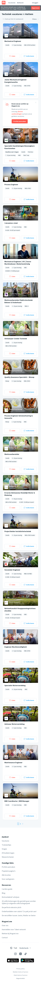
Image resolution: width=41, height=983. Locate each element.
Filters (34, 19)
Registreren (35, 8)
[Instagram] (15, 954)
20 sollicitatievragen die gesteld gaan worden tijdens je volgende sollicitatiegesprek (19, 902)
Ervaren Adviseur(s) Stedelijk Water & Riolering (19, 494)
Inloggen (35, 3)
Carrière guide (7, 889)
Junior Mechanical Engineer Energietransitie (15, 81)
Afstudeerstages (8, 853)
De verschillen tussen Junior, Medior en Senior (19, 915)
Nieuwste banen (8, 857)
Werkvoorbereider (11, 454)
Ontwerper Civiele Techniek (15, 338)
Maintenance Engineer (13, 762)
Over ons (5, 925)
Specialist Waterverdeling (14, 685)
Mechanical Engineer (12, 41)
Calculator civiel (11, 223)
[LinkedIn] (20, 954)
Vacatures (11, 3)
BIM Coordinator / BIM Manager (16, 801)
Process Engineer (11, 184)
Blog (3, 893)
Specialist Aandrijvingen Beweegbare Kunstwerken (19, 147)
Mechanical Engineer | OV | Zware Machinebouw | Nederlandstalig (17, 262)
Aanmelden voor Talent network (14, 929)
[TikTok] (25, 954)
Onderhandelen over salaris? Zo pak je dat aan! (19, 911)
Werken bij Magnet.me (10, 933)
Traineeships (6, 845)
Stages (4, 849)
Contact (5, 937)
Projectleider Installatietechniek (17, 531)
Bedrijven (20, 3)
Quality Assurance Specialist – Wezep (19, 377)
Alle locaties (6, 875)
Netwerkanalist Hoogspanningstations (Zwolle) (20, 609)
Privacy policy (20, 969)
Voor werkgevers (8, 879)
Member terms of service (20, 972)
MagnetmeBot (20, 978)
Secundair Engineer (12, 570)
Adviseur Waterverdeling (14, 724)
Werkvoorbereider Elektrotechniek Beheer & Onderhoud (18, 301)
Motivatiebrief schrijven (10, 897)
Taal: (15, 948)
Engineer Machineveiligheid (15, 647)
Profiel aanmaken (19, 121)
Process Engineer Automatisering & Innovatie (18, 417)
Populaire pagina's (8, 871)
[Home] (3, 2)
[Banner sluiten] (35, 102)
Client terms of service (20, 975)
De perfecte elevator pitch (11, 907)
